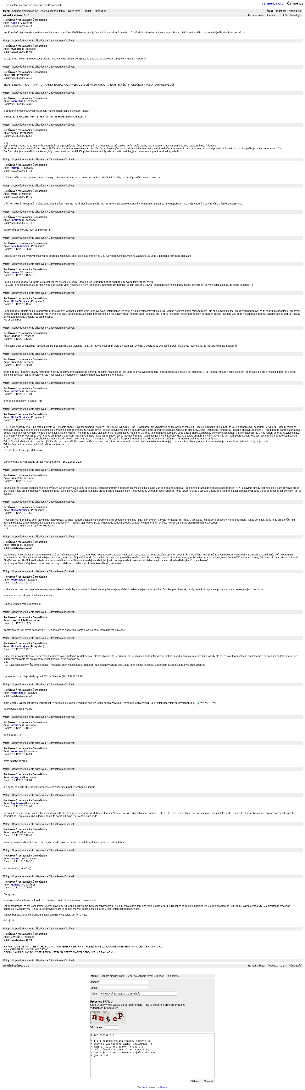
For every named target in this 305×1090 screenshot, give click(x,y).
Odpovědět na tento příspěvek (29, 40)
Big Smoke (17, 803)
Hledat (87, 11)
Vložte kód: (97, 1027)
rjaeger (15, 272)
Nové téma (74, 11)
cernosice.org (273, 3)
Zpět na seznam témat (52, 11)
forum (144, 1087)
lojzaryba (16, 220)
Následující (295, 11)
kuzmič (15, 167)
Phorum (163, 1087)
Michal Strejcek (20, 301)
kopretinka (17, 101)
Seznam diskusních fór (25, 11)
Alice (14, 22)
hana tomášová (20, 246)
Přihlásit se (100, 11)
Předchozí (280, 11)
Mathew (15, 884)
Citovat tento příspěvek (61, 40)
